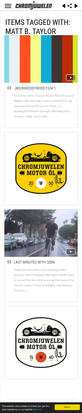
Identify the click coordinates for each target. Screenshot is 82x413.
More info (37, 409)
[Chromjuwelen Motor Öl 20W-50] (41, 168)
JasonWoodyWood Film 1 (35, 88)
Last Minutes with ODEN (34, 262)
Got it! (67, 407)
